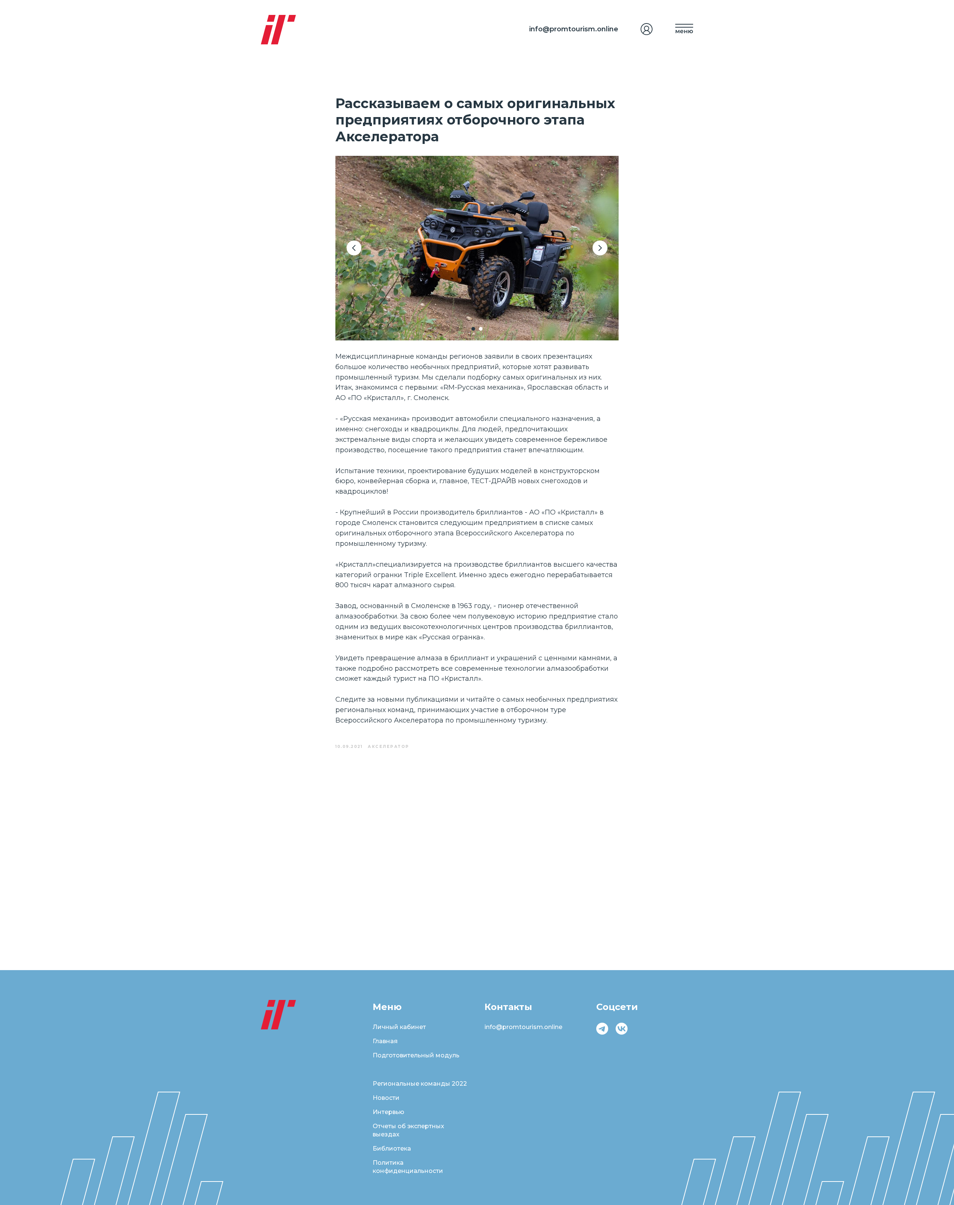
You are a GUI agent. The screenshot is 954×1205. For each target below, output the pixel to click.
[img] (647, 29)
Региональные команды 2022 (420, 1083)
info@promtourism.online (573, 29)
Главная (385, 1041)
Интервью (388, 1112)
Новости (386, 1097)
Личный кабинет (399, 1027)
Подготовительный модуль (416, 1055)
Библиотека (392, 1148)
